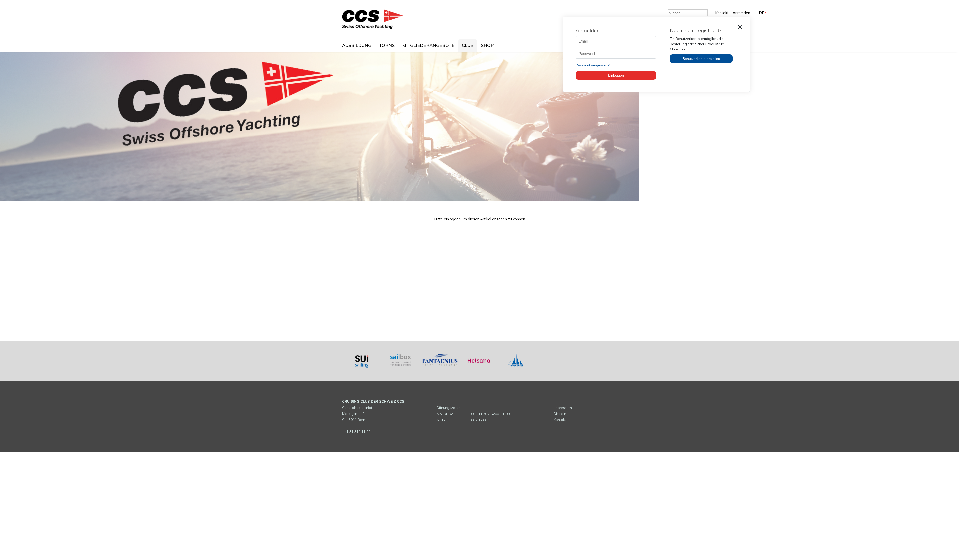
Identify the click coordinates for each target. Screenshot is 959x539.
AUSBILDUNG (356, 45)
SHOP (487, 45)
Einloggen (616, 75)
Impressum (563, 407)
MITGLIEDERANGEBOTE (428, 45)
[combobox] (688, 12)
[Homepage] (372, 27)
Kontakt (722, 12)
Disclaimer (562, 413)
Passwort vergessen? (593, 65)
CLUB (468, 45)
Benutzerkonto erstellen (701, 59)
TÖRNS (387, 45)
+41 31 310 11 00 (356, 431)
